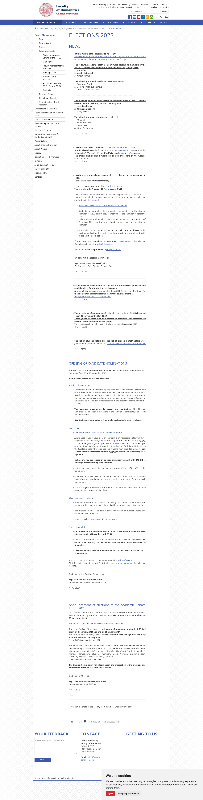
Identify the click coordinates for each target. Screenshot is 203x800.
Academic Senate (82, 28)
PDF (72, 722)
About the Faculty (47, 22)
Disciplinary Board (47, 98)
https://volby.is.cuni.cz (111, 186)
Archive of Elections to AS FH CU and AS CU (53, 84)
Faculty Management (63, 28)
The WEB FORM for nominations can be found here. (98, 432)
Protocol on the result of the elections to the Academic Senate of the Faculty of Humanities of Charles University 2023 (110, 58)
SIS (110, 4)
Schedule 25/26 (103, 7)
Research (71, 22)
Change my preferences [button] (128, 793)
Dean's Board (45, 43)
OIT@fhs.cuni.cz (113, 249)
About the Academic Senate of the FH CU (52, 56)
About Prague (41, 149)
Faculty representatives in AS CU (53, 67)
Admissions (113, 22)
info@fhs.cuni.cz (95, 757)
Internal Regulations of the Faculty (47, 124)
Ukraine (38, 161)
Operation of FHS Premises (47, 157)
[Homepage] (35, 28)
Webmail (144, 4)
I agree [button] (110, 793)
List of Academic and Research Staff (49, 114)
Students (132, 22)
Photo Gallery (41, 141)
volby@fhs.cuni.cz (105, 244)
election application (127, 150)
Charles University (99, 4)
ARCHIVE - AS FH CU (99, 28)
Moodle (116, 4)
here (83, 471)
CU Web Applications (158, 4)
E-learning (126, 4)
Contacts (47, 90)
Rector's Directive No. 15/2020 (119, 395)
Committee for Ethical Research (49, 103)
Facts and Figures (43, 130)
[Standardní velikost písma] (157, 17)
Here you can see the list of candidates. (92, 296)
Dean (41, 39)
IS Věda (135, 4)
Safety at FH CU (142, 7)
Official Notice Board (44, 119)
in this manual (92, 200)
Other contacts (87, 760)
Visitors (162, 22)
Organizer (130, 7)
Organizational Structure (46, 108)
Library (38, 153)
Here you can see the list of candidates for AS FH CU (103, 205)
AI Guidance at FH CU (44, 165)
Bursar (42, 47)
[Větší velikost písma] (161, 17)
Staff (148, 22)
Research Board (46, 94)
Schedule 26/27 (118, 7)
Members (47, 61)
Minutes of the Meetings (49, 78)
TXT (79, 722)
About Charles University (46, 145)
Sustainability (41, 173)
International (91, 22)
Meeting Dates (49, 72)
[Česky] (166, 17)
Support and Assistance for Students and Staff (47, 135)
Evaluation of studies (159, 7)
